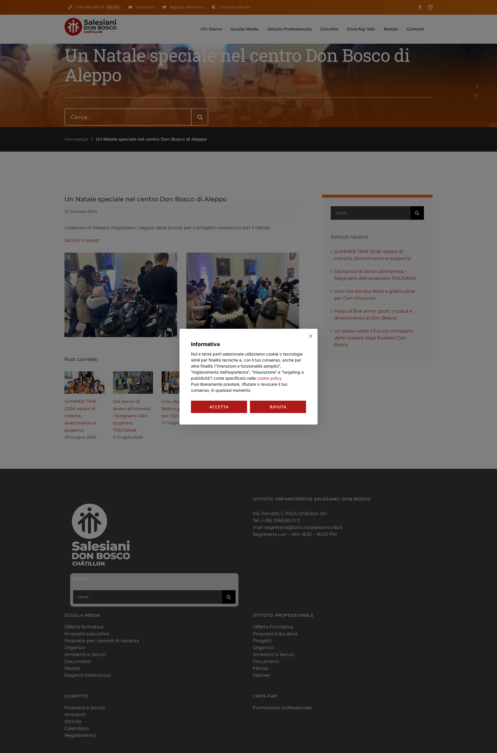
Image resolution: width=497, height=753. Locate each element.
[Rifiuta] (310, 336)
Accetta (219, 407)
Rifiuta (278, 407)
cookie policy (269, 378)
